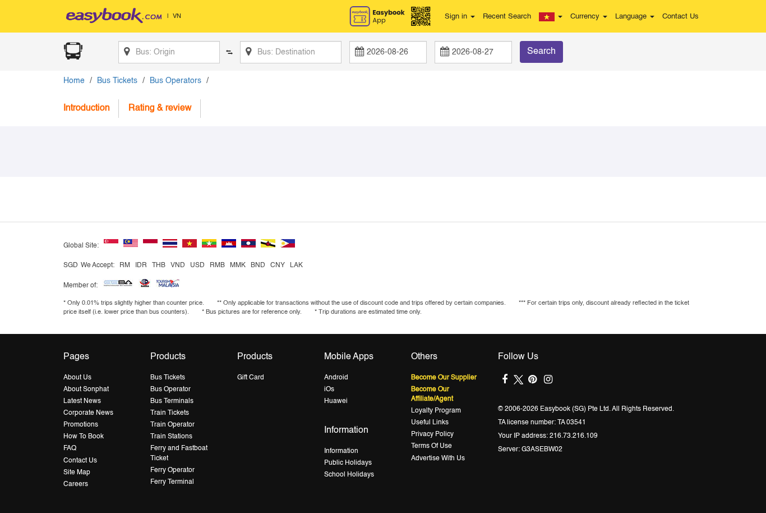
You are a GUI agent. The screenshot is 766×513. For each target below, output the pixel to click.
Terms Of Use (431, 446)
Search (541, 51)
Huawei (336, 401)
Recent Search (507, 16)
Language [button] (632, 16)
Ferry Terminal (172, 482)
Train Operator (172, 425)
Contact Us (680, 16)
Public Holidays (348, 463)
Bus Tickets (117, 81)
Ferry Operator (172, 470)
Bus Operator (170, 389)
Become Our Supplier (444, 377)
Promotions (80, 425)
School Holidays (349, 474)
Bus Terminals (171, 401)
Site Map (76, 472)
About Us (77, 377)
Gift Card (250, 377)
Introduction (86, 108)
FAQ (69, 448)
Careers (75, 484)
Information (341, 451)
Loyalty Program (436, 410)
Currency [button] (586, 16)
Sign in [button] (457, 16)
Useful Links (430, 422)
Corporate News (88, 413)
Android (336, 377)
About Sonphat (86, 389)
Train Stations (171, 436)
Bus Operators (175, 81)
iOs (329, 389)
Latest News (82, 401)
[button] (550, 17)
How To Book (83, 436)
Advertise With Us (438, 458)
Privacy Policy (432, 434)
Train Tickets (169, 413)
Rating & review (160, 108)
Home (74, 81)
